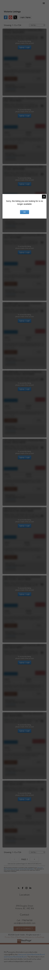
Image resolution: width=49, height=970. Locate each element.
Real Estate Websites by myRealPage (30, 937)
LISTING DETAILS (10, 79)
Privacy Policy (10, 937)
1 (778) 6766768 (10, 89)
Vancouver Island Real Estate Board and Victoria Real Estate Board (23, 868)
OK (24, 212)
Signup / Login (24, 47)
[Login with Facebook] (6, 19)
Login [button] (25, 17)
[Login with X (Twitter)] (15, 19)
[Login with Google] (10, 19)
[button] (19, 888)
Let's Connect (24, 929)
